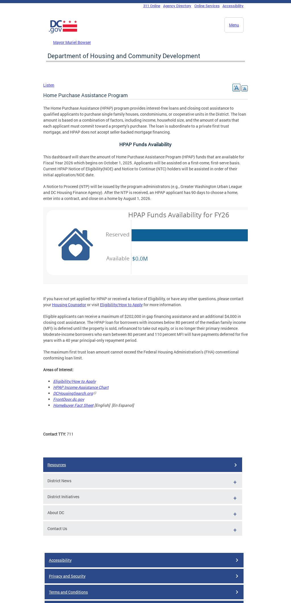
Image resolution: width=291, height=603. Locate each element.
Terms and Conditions (68, 592)
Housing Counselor (69, 304)
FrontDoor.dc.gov (68, 399)
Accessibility (233, 5)
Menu (234, 25)
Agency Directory (177, 5)
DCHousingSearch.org (73, 393)
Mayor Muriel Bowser (72, 42)
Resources (56, 464)
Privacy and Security (67, 576)
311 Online (151, 5)
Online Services (207, 5)
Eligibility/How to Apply (121, 304)
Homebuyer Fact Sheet (73, 405)
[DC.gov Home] (63, 32)
